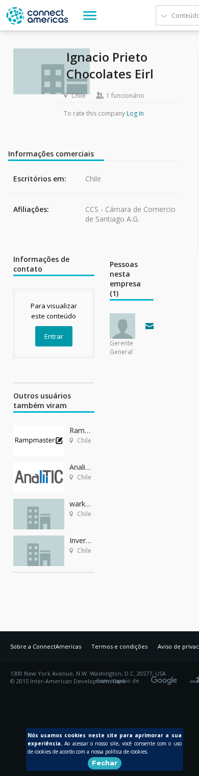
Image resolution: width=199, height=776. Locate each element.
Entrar (53, 336)
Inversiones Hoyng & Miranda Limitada (81, 540)
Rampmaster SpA (81, 430)
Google (166, 677)
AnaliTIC (81, 467)
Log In (135, 113)
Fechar (104, 763)
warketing (81, 504)
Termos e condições (119, 646)
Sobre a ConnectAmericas (45, 646)
